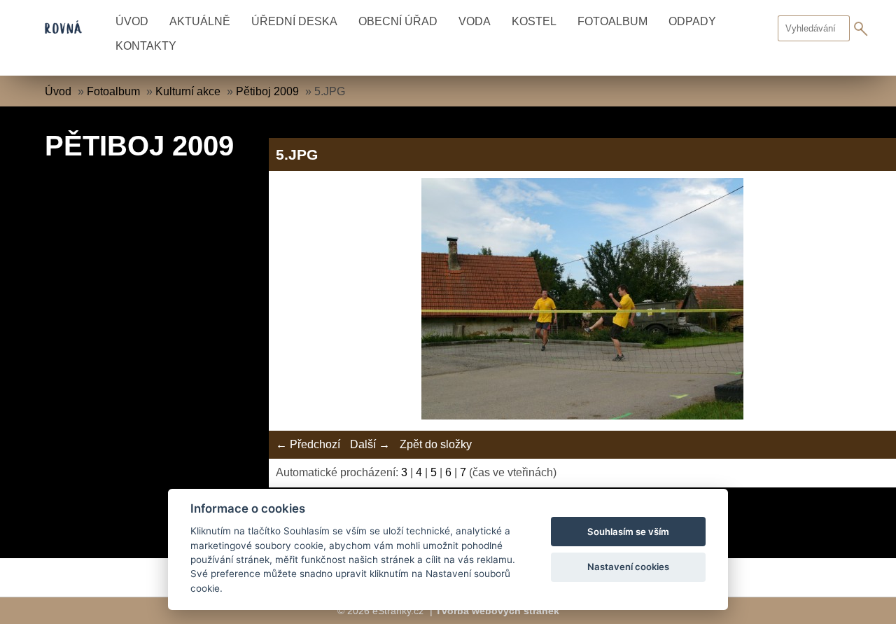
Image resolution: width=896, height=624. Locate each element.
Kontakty (145, 46)
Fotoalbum (613, 21)
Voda (474, 21)
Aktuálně (199, 21)
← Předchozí (308, 444)
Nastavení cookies (628, 566)
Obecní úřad (398, 21)
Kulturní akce (187, 91)
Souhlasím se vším (628, 531)
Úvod (131, 21)
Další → (370, 444)
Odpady (692, 21)
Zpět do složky (436, 444)
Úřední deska (294, 21)
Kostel (534, 21)
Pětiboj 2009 (267, 91)
